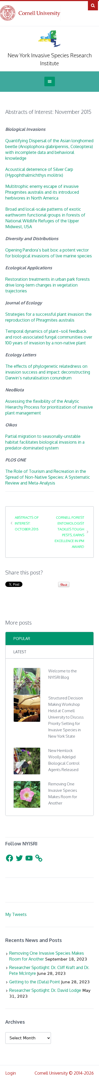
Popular (21, 638)
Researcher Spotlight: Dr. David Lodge (45, 990)
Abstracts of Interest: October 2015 (27, 523)
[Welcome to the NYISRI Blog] (27, 681)
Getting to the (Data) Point (34, 981)
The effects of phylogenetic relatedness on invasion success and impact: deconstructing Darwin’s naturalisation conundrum (47, 372)
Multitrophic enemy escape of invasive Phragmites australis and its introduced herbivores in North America (42, 192)
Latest (19, 652)
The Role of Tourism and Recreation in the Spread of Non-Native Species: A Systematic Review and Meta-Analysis (47, 477)
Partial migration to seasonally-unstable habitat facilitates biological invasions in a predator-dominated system (44, 442)
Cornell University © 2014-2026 (64, 1073)
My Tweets (16, 914)
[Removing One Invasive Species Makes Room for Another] (27, 794)
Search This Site (93, 5)
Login (10, 1073)
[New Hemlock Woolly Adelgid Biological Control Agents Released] (27, 760)
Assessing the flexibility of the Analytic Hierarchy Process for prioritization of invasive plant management (49, 407)
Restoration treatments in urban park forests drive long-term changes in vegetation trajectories (47, 284)
